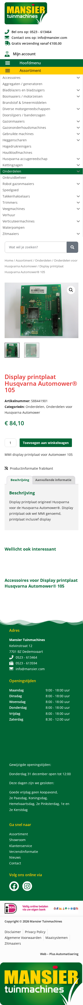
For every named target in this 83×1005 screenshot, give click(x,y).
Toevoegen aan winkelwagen (46, 443)
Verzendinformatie (23, 851)
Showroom (17, 840)
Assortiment (30, 70)
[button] (7, 63)
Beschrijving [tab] (20, 480)
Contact (15, 863)
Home (9, 260)
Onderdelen (43, 260)
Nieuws (15, 857)
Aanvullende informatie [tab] (53, 480)
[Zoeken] (72, 247)
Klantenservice (20, 846)
